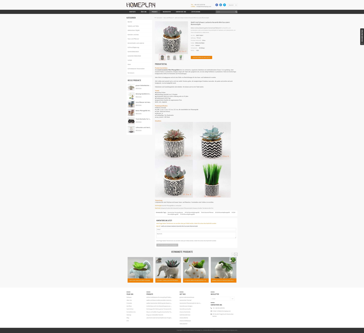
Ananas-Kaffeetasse (185, 321)
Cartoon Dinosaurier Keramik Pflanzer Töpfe (141, 280)
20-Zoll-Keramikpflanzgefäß (222, 212)
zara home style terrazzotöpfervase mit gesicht (159, 318)
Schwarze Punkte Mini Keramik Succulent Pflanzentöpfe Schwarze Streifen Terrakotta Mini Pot (187, 208)
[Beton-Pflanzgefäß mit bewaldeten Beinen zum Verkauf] (131, 112)
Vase (129, 64)
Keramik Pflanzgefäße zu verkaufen (171, 205)
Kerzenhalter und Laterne (136, 43)
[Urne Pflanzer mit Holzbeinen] (131, 104)
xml (128, 321)
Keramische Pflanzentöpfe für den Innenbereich (191, 303)
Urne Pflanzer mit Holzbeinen (143, 102)
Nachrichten (167, 12)
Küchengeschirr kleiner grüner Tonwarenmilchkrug (159, 309)
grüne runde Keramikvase (187, 297)
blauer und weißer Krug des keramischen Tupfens (159, 312)
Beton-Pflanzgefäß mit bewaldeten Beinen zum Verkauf (143, 111)
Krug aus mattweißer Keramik (154, 315)
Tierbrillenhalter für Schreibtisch (143, 119)
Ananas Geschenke (185, 312)
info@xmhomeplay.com (201, 6)
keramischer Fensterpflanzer (175, 212)
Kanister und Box (133, 34)
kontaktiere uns (181, 12)
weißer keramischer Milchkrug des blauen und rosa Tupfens (159, 303)
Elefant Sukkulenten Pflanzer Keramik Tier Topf (169, 280)
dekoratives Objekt (134, 30)
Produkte (155, 12)
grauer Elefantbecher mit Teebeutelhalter (143, 85)
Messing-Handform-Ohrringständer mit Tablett (143, 94)
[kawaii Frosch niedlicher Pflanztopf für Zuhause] (223, 270)
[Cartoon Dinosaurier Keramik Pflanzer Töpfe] (140, 270)
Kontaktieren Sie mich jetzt (201, 57)
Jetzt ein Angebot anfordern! (167, 245)
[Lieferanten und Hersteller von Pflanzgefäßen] (131, 129)
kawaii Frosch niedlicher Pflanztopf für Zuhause (224, 280)
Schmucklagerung (133, 47)
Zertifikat (129, 306)
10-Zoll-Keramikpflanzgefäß (187, 214)
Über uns (143, 12)
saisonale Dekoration (134, 56)
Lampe (130, 60)
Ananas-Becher (184, 318)
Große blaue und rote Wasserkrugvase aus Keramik (159, 306)
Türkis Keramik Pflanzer (207, 212)
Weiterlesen (138, 88)
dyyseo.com (233, 330)
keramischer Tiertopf (185, 300)
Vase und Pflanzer (133, 39)
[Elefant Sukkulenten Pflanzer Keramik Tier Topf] (168, 270)
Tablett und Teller (133, 26)
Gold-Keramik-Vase (185, 315)
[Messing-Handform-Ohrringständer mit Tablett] (131, 95)
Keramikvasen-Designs (186, 306)
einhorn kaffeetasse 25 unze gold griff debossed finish (159, 297)
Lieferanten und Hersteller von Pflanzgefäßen (143, 127)
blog (128, 318)
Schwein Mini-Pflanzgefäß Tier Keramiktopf (196, 280)
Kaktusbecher (183, 323)
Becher (130, 22)
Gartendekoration (133, 51)
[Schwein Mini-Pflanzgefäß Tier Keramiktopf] (196, 270)
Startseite (132, 12)
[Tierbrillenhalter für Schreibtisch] (131, 120)
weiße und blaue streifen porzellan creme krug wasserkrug (159, 300)
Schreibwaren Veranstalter (136, 69)
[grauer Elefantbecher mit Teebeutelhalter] (131, 87)
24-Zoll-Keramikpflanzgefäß (192, 212)
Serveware (131, 73)
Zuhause (129, 297)
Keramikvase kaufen (185, 309)
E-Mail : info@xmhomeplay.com (222, 311)
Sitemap (129, 315)
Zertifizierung (195, 12)
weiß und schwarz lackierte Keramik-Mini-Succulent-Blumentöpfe (179, 226)
